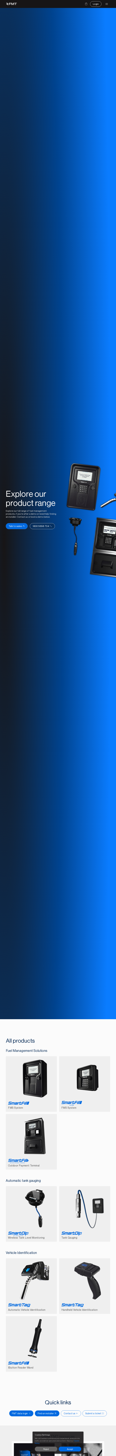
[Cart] (86, 4)
